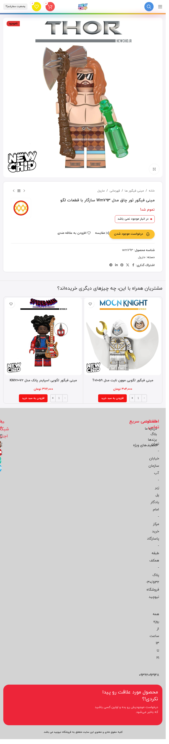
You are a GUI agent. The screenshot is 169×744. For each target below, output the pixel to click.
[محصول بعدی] (13, 191)
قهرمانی (115, 191)
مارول (101, 191)
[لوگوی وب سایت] (82, 6)
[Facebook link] (133, 265)
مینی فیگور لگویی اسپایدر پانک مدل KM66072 (43, 380)
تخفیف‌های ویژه (145, 445)
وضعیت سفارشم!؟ (15, 6)
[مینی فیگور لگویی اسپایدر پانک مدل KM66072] (43, 336)
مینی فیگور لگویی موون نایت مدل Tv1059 (122, 380)
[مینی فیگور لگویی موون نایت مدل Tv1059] (122, 336)
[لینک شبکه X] (127, 265)
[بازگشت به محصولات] (19, 191)
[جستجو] (149, 6)
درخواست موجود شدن (128, 234)
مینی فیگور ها (134, 191)
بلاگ (154, 434)
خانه (152, 191)
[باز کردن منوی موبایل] (160, 6)
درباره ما (151, 428)
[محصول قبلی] (24, 191)
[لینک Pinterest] (122, 265)
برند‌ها (152, 439)
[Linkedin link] (116, 265)
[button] (112, 398)
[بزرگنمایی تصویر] (154, 169)
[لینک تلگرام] (111, 265)
